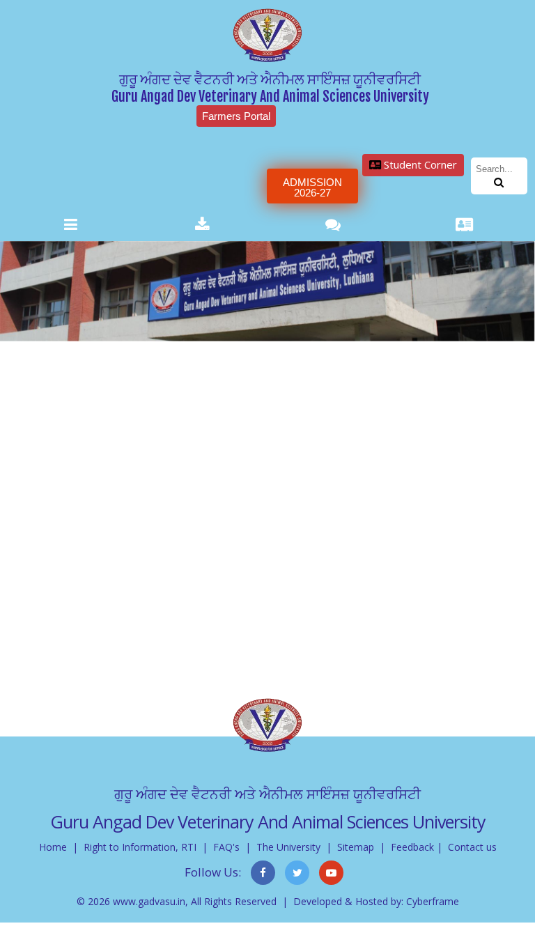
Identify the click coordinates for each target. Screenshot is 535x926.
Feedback (412, 847)
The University (288, 847)
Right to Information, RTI (140, 847)
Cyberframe (432, 901)
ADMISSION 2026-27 (312, 187)
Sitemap (355, 847)
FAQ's (226, 847)
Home (53, 847)
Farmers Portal (236, 116)
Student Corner (419, 164)
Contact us (472, 847)
